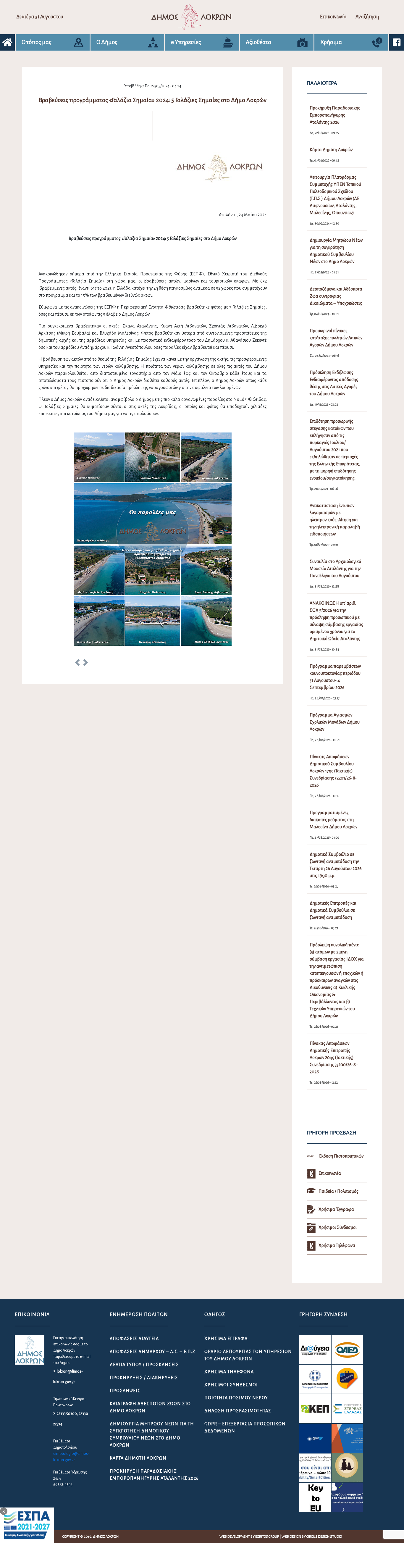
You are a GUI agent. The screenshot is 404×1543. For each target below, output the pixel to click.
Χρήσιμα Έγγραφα (226, 1338)
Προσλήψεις (125, 1390)
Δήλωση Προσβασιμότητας (237, 1410)
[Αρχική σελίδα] (7, 42)
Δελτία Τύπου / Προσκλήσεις (144, 1364)
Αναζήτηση (367, 17)
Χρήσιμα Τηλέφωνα (229, 1371)
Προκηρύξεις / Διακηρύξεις (144, 1377)
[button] (77, 663)
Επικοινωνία (333, 17)
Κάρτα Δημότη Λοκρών (138, 1458)
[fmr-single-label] (315, 1349)
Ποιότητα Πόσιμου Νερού (236, 1397)
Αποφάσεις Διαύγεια (134, 1338)
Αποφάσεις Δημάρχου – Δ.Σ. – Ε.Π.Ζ (152, 1351)
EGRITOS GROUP (267, 1537)
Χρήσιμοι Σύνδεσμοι (231, 1384)
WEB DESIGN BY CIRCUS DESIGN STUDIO (312, 1537)
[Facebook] (396, 42)
